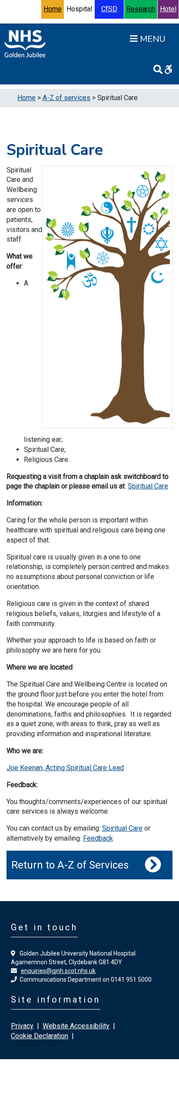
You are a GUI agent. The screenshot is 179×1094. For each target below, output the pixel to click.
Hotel (168, 9)
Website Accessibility (76, 1026)
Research (140, 9)
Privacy (22, 1026)
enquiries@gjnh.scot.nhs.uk (58, 970)
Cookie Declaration (39, 1036)
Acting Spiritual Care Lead (85, 768)
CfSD (109, 9)
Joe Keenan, (26, 768)
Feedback (98, 838)
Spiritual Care (148, 486)
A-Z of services (66, 98)
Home (52, 9)
